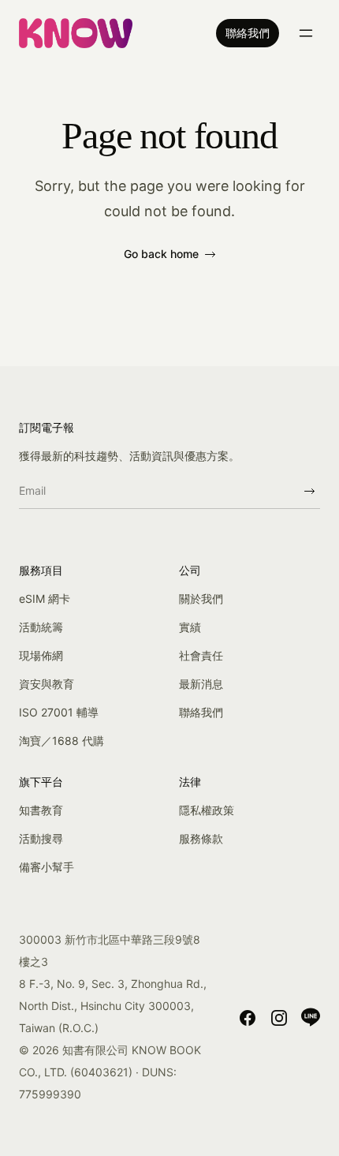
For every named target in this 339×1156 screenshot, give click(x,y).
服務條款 (201, 838)
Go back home (161, 253)
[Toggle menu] (306, 33)
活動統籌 (41, 627)
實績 (190, 627)
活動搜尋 (41, 838)
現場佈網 (41, 655)
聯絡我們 (247, 32)
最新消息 (201, 683)
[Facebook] (247, 1017)
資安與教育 (46, 683)
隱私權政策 (206, 810)
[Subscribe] (309, 491)
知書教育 (41, 810)
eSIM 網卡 (44, 598)
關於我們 (201, 598)
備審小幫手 (46, 867)
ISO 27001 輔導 (59, 712)
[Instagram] (279, 1017)
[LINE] (310, 1017)
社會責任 (201, 655)
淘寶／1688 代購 (61, 740)
